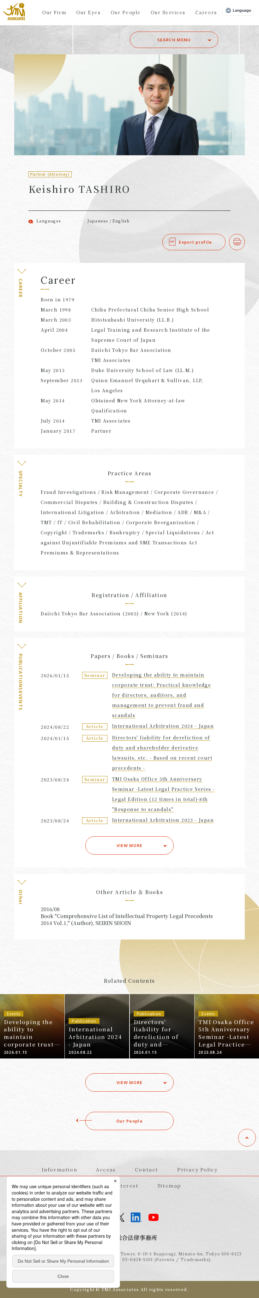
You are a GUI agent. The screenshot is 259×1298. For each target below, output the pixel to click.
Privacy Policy (197, 1169)
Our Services (168, 12)
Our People (126, 12)
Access (106, 1169)
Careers (206, 12)
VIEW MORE (130, 845)
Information (59, 1169)
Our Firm (54, 12)
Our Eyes (88, 12)
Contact (146, 1169)
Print (244, 242)
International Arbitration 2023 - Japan (163, 820)
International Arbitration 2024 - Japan (163, 726)
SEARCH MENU (174, 40)
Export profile (195, 242)
